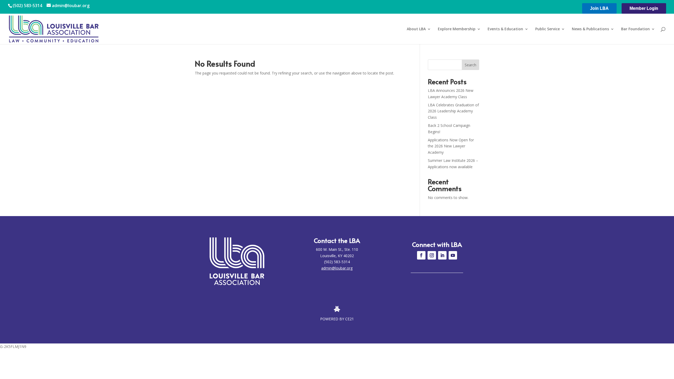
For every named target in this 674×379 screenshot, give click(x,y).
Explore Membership (456, 29)
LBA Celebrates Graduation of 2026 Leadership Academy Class (453, 111)
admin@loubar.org (337, 268)
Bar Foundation (635, 29)
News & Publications (590, 29)
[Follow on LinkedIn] (442, 255)
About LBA (416, 29)
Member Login (644, 8)
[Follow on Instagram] (432, 255)
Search (470, 64)
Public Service (547, 29)
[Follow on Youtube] (453, 255)
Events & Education (505, 29)
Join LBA (599, 8)
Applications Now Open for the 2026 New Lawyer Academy (451, 146)
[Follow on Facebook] (421, 255)
